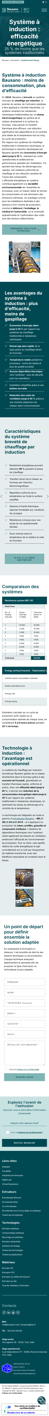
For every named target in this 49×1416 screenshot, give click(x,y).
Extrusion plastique (10, 1228)
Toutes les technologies (12, 1250)
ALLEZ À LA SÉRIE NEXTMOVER (24, 559)
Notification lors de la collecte (19, 1412)
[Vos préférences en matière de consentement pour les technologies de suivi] (4, 1411)
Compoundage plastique (13, 1233)
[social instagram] (18, 1312)
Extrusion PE (7, 1268)
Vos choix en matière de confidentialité (27, 1407)
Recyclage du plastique (12, 1237)
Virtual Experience (10, 1184)
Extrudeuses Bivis (10, 1202)
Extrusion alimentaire (11, 1241)
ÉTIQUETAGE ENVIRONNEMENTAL (24, 1373)
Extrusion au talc (9, 1281)
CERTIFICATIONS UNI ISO (21, 1364)
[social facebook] (4, 1312)
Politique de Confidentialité (27, 1069)
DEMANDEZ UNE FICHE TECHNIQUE (23, 229)
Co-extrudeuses (9, 1206)
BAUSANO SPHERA (13, 2)
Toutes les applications (12, 1254)
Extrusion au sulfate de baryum (16, 1277)
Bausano (5, 60)
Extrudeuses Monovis (11, 1197)
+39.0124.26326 (14, 1331)
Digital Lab (7, 1180)
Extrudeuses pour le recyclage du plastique (21, 1210)
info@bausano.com (10, 1324)
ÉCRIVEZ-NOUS (24, 1077)
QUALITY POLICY (19, 1367)
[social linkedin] (9, 1312)
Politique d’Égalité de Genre (24, 1370)
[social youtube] (13, 1312)
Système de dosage (11, 1246)
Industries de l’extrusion (12, 1175)
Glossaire (6, 1167)
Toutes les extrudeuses (12, 1215)
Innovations (14, 60)
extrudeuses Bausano (23, 818)
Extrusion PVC (8, 1272)
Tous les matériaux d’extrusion (15, 1285)
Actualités (6, 1171)
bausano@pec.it (28, 1324)
